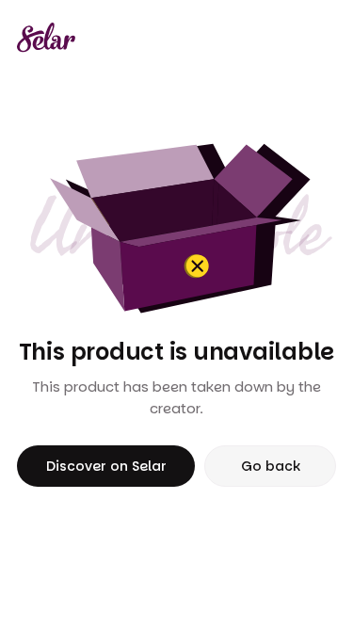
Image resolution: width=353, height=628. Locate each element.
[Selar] (46, 38)
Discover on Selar (106, 466)
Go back (270, 466)
